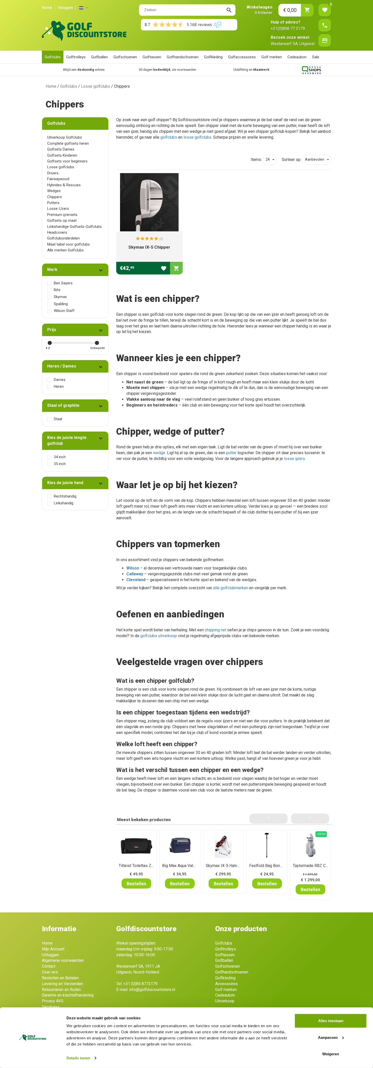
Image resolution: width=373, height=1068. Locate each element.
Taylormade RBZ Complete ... (318, 865)
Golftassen (152, 57)
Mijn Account (53, 949)
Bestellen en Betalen (60, 977)
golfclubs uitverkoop (158, 635)
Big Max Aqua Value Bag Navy (188, 865)
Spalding (61, 304)
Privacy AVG (52, 1001)
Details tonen (78, 1058)
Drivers (53, 173)
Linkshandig (63, 503)
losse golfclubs (197, 137)
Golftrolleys (76, 57)
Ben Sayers (63, 283)
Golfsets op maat (62, 220)
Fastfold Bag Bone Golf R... (272, 865)
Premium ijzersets (62, 214)
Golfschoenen (125, 57)
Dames (59, 379)
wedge (159, 452)
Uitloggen (50, 954)
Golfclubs (53, 57)
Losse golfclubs (95, 86)
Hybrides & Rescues (64, 185)
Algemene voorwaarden (63, 960)
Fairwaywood (58, 179)
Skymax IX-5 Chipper (149, 247)
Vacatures (51, 1006)
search (229, 10)
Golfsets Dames (60, 149)
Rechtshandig (65, 496)
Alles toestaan (330, 1021)
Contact (48, 966)
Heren (59, 386)
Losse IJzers (58, 208)
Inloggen (65, 8)
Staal (58, 419)
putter (231, 452)
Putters (53, 202)
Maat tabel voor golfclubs (68, 244)
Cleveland (135, 579)
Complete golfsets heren (68, 143)
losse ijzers (294, 458)
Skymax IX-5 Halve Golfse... (230, 865)
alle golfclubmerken (230, 587)
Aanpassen (328, 1037)
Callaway (134, 574)
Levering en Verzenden (62, 983)
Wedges (54, 191)
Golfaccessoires (242, 57)
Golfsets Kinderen (62, 155)
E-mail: (145, 989)
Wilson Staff (64, 310)
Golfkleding (213, 57)
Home (47, 8)
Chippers (54, 197)
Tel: (137, 983)
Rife (57, 290)
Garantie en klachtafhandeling (68, 995)
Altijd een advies (76, 69)
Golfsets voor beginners (67, 161)
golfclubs (168, 137)
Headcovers (57, 232)
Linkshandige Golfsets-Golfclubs (74, 226)
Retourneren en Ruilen (61, 989)
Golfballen (99, 57)
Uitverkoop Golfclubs (64, 137)
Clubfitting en (243, 69)
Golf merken (271, 57)
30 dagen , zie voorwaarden (159, 69)
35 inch (60, 464)
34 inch (60, 457)
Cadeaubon (297, 57)
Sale (315, 57)
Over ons (50, 972)
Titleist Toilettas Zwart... (140, 865)
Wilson (132, 568)
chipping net (215, 630)
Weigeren (330, 1054)
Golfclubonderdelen (63, 238)
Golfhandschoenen (182, 57)
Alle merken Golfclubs (65, 250)
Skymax (60, 296)
